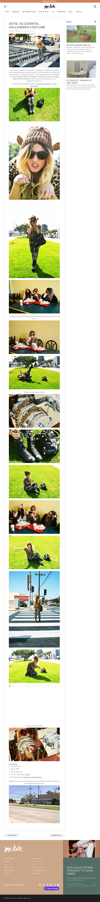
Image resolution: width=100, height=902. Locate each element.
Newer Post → (57, 835)
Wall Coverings (9, 867)
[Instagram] (54, 885)
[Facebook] (40, 885)
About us (35, 861)
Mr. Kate (8, 898)
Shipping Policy (37, 867)
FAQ (34, 864)
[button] (7, 11)
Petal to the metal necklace (32, 777)
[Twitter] (44, 885)
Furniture (6, 861)
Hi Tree (27, 774)
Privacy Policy (37, 873)
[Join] (94, 883)
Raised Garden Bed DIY (79, 45)
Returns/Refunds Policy (40, 870)
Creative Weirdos (9, 870)
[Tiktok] (47, 885)
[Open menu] (7, 6)
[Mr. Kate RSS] (95, 21)
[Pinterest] (51, 885)
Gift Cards (7, 873)
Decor (6, 864)
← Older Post (11, 835)
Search (19, 898)
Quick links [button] (37, 858)
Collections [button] (9, 858)
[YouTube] (58, 885)
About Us (27, 898)
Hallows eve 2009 (44, 84)
